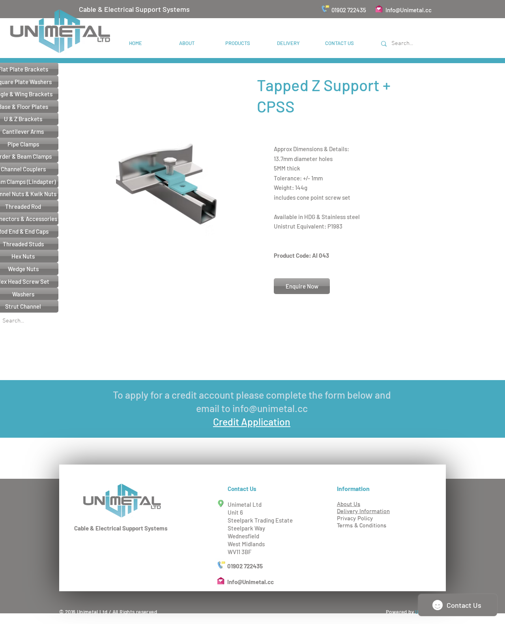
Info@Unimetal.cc (408, 9)
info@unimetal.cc (270, 408)
